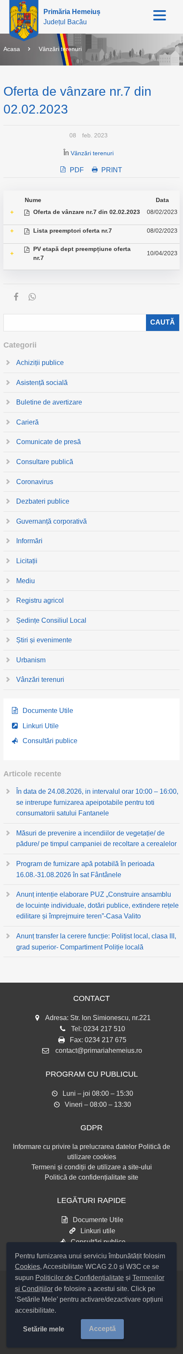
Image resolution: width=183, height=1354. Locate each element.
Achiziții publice (40, 362)
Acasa (11, 49)
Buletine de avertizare (49, 402)
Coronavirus (34, 481)
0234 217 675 (105, 1039)
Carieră (27, 422)
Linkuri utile (97, 1230)
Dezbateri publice (42, 501)
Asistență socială (42, 382)
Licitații (26, 560)
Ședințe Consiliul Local (51, 620)
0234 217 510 (104, 1028)
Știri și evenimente (44, 640)
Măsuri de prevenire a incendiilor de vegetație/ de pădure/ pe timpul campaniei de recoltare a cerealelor (96, 839)
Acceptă (102, 1328)
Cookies (27, 1266)
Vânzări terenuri (60, 49)
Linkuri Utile (41, 726)
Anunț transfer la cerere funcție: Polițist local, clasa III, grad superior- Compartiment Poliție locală (96, 941)
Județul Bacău (71, 17)
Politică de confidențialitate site (91, 1177)
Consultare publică (44, 461)
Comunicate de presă (48, 441)
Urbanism (31, 660)
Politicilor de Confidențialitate (79, 1277)
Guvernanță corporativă (51, 521)
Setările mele (43, 1329)
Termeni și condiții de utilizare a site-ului (91, 1167)
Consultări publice (50, 740)
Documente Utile (48, 710)
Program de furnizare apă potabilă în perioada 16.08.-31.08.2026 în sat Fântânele (85, 869)
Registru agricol (40, 600)
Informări (29, 540)
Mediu (25, 580)
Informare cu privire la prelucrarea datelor (75, 1146)
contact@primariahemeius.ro (98, 1050)
